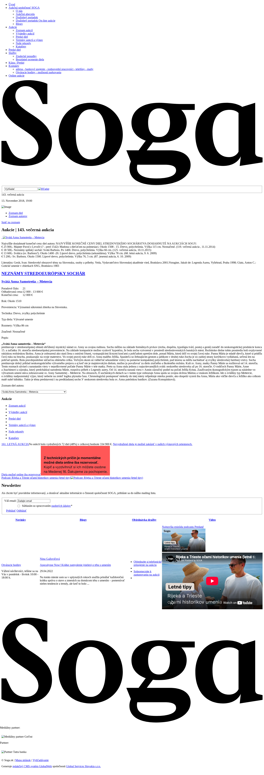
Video (212, 519)
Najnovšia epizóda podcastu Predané (183, 526)
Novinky (20, 519)
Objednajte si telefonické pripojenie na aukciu (148, 563)
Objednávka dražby (144, 519)
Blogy (83, 519)
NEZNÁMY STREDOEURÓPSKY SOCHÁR (43, 273)
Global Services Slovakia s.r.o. (83, 766)
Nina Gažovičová (50, 558)
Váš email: (10, 500)
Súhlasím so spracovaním (47, 505)
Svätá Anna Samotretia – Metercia (26, 281)
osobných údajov (61, 505)
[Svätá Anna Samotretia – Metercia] (22, 237)
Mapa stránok (23, 760)
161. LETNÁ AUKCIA (15, 444)
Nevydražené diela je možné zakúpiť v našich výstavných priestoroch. (152, 444)
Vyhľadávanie (41, 760)
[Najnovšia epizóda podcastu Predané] (183, 550)
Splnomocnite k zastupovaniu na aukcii (146, 573)
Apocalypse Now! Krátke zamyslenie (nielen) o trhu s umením (75, 564)
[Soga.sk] (132, 184)
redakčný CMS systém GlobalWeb (32, 766)
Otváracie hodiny (11, 564)
